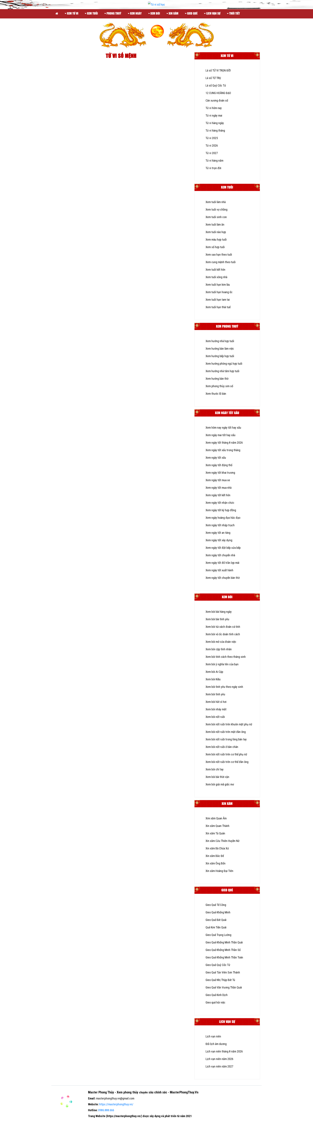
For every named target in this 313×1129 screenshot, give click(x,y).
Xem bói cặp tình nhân (219, 649)
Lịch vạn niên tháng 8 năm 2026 (224, 1051)
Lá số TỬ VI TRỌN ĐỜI (218, 70)
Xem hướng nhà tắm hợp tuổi (222, 371)
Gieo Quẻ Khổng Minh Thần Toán (224, 957)
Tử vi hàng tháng (215, 130)
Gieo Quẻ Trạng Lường (218, 935)
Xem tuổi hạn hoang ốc (219, 292)
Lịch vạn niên (213, 1036)
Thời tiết (234, 13)
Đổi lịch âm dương (216, 1044)
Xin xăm (173, 13)
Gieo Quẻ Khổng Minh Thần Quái (224, 942)
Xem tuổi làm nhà (216, 202)
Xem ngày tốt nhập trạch (220, 525)
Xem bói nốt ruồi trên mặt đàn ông (226, 732)
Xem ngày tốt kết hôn (218, 495)
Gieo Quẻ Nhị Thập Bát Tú (220, 980)
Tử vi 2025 (212, 138)
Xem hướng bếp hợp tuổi (220, 356)
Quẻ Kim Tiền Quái (216, 927)
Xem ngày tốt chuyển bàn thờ (223, 577)
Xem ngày (135, 13)
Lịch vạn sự (213, 13)
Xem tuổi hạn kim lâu (218, 284)
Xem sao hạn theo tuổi (219, 254)
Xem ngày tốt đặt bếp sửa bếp (223, 547)
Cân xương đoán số (217, 100)
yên (145, 1092)
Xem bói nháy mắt (216, 709)
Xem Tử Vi (72, 13)
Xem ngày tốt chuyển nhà (220, 555)
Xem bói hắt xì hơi (216, 701)
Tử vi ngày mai (214, 115)
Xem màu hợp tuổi (216, 239)
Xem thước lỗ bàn (216, 393)
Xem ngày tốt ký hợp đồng (221, 510)
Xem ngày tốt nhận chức (220, 502)
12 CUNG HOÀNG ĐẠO (218, 93)
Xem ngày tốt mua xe (218, 480)
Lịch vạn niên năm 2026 (219, 1059)
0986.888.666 (106, 1110)
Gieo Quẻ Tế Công (216, 905)
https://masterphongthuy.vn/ (116, 1104)
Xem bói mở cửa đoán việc (221, 641)
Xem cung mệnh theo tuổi (221, 262)
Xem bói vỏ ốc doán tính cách (223, 634)
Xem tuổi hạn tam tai (218, 299)
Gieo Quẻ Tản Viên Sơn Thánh (223, 972)
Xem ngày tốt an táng (218, 532)
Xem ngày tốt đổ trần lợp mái (222, 562)
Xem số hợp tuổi (215, 247)
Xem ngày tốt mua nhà (218, 487)
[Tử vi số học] (56, 13)
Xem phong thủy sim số (219, 386)
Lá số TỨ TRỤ (213, 78)
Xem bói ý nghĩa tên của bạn (222, 664)
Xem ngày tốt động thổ (219, 465)
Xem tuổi (92, 13)
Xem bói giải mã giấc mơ (220, 784)
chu (141, 1092)
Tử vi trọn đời (213, 168)
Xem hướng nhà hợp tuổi (220, 341)
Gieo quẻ (191, 13)
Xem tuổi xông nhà (216, 277)
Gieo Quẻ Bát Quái (216, 920)
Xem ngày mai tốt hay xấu (220, 435)
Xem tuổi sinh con (216, 217)
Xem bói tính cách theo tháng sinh (226, 656)
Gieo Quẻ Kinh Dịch (217, 995)
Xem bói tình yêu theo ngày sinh (224, 686)
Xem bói (155, 13)
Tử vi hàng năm (214, 160)
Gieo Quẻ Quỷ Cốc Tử (218, 965)
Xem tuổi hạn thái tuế (218, 307)
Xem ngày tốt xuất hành (219, 570)
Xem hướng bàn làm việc (220, 348)
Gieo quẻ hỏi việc (215, 1002)
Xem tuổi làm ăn (215, 224)
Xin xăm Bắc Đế (215, 856)
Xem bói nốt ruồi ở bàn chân (222, 747)
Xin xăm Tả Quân (215, 833)
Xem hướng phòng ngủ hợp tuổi (224, 363)
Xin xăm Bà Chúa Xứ (217, 848)
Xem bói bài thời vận (217, 777)
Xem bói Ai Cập (214, 671)
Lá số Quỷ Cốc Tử (216, 85)
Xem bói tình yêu (215, 694)
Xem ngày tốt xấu (216, 457)
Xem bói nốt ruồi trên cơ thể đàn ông (227, 762)
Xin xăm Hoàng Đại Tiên (219, 871)
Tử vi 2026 (212, 145)
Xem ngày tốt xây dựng (219, 540)
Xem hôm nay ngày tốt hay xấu (223, 427)
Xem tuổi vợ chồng (216, 209)
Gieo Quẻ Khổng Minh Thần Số (223, 950)
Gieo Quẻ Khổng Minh (218, 912)
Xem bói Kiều (213, 679)
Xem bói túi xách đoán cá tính (223, 626)
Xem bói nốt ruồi (215, 716)
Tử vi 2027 (212, 153)
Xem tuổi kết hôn (215, 269)
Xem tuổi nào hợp (216, 232)
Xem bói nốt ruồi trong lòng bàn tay (226, 739)
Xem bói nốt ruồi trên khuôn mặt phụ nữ (229, 724)
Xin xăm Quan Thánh (217, 826)
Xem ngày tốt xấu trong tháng (223, 450)
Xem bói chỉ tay (215, 769)
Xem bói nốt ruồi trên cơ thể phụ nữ (226, 754)
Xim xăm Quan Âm (216, 818)
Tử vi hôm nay (214, 108)
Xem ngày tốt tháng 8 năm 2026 (224, 442)
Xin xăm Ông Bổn (215, 863)
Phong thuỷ (113, 13)
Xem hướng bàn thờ (217, 378)
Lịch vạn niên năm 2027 (219, 1066)
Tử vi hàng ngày (215, 123)
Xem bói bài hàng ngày (219, 611)
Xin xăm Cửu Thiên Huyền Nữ (222, 841)
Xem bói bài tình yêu (217, 619)
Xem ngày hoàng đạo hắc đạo (223, 517)
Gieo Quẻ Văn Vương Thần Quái (224, 987)
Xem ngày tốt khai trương (220, 472)
